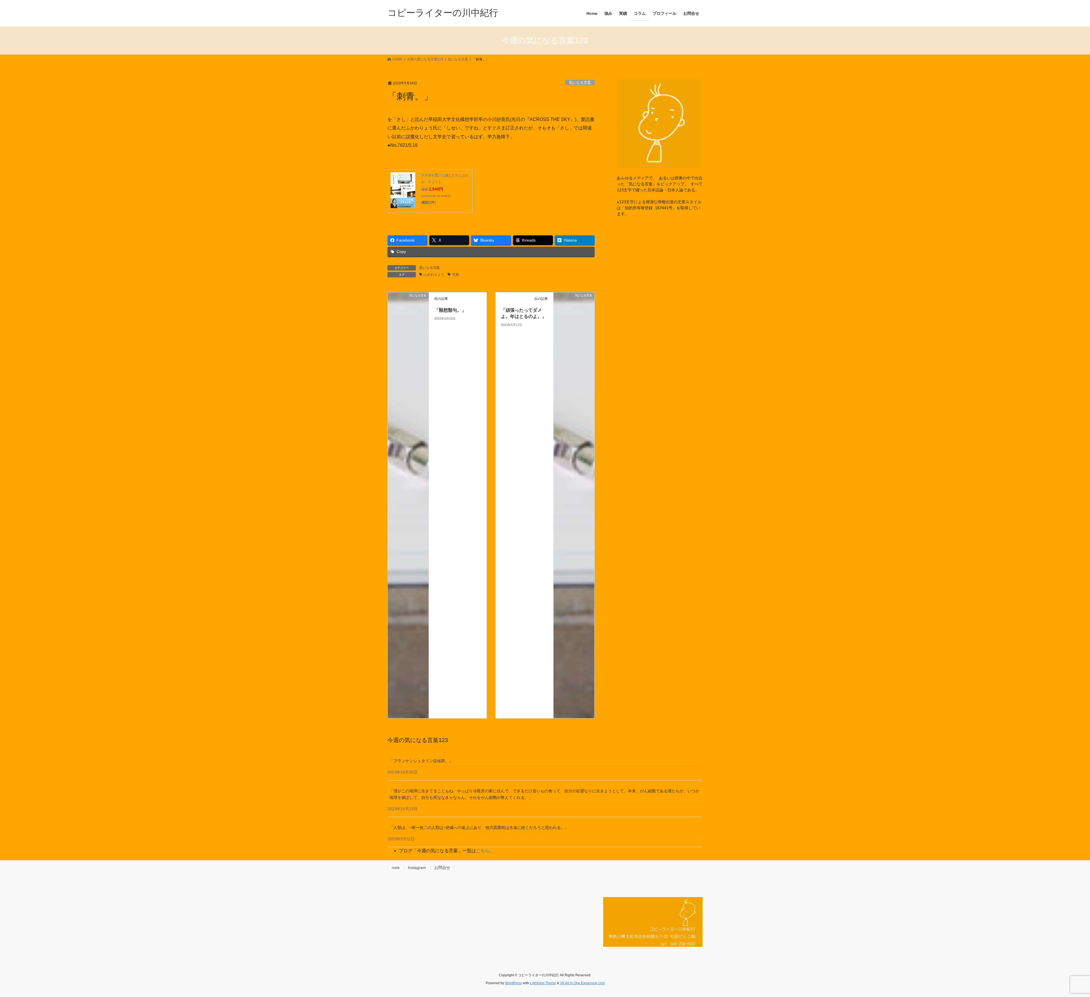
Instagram (417, 867)
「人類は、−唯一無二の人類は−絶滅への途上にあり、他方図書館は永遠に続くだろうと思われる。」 (479, 827)
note (396, 867)
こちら (483, 850)
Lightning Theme (543, 983)
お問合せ (442, 867)
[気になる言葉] (408, 504)
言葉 (455, 275)
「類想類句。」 (450, 310)
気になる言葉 (580, 82)
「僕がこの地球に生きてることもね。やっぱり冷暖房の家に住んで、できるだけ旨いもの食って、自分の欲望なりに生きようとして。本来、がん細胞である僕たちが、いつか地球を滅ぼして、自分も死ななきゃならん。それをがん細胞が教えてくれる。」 (544, 794)
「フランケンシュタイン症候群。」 (421, 761)
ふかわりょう (434, 275)
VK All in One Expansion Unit (582, 983)
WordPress (513, 983)
